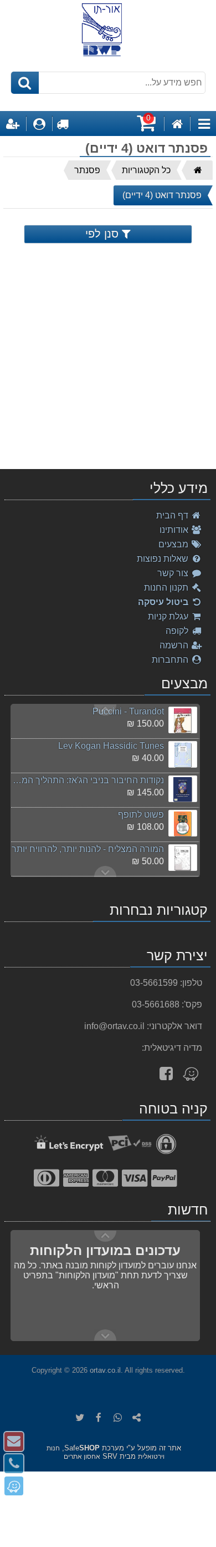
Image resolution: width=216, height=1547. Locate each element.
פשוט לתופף (141, 814)
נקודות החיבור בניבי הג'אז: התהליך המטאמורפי (87, 780)
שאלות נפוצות (164, 558)
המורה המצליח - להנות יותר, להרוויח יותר (88, 849)
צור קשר (174, 573)
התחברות (171, 659)
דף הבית (173, 515)
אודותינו (175, 530)
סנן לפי (103, 234)
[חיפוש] (25, 83)
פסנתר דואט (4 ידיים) (162, 195)
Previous (105, 871)
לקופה (178, 631)
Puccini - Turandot (128, 711)
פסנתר (87, 170)
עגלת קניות (169, 616)
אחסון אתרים (82, 1456)
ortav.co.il (105, 1370)
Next (105, 709)
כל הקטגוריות (146, 170)
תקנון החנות (167, 587)
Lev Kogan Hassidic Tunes (111, 745)
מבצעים (174, 544)
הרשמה (175, 645)
